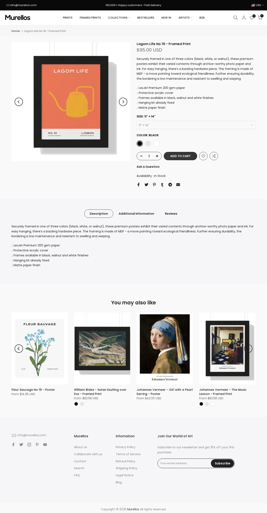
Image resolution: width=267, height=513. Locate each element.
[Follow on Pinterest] (37, 444)
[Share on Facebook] (138, 185)
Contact (80, 461)
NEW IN (166, 18)
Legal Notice (125, 475)
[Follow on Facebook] (13, 444)
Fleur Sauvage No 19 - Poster (33, 390)
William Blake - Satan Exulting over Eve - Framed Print (100, 392)
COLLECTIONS (117, 18)
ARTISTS (184, 18)
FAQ (77, 475)
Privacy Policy (125, 447)
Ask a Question (148, 167)
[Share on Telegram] (170, 185)
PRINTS (67, 18)
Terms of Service (128, 454)
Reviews (171, 213)
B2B (201, 18)
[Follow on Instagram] (29, 444)
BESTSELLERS (145, 18)
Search (79, 468)
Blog (119, 482)
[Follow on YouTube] (45, 444)
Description (99, 213)
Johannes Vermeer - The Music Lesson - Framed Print (223, 392)
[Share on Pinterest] (154, 185)
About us (80, 447)
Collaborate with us (88, 454)
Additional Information (136, 213)
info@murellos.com (23, 5)
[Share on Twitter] (146, 185)
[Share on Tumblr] (162, 185)
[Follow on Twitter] (21, 444)
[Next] (123, 102)
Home (15, 31)
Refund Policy (125, 461)
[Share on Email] (178, 185)
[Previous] (19, 102)
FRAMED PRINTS (90, 18)
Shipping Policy (126, 468)
